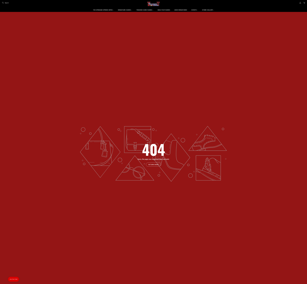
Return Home (153, 164)
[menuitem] (103, 10)
